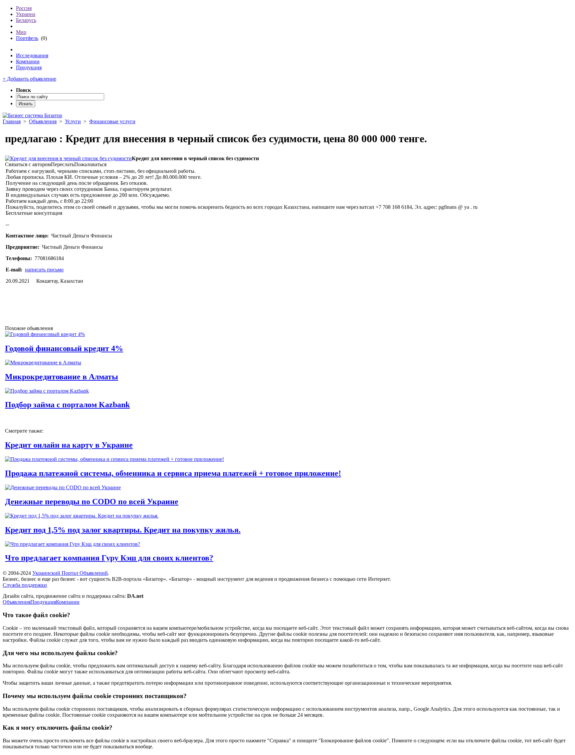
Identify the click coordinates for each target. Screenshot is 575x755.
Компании (28, 61)
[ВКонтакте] (8, 310)
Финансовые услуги (112, 121)
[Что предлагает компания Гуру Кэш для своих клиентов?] (72, 544)
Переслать (62, 164)
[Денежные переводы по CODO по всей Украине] (63, 487)
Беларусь (26, 20)
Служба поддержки (25, 585)
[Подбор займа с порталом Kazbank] (47, 391)
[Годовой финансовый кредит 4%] (45, 334)
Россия (24, 8)
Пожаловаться (90, 164)
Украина (25, 14)
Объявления (43, 121)
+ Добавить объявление (29, 79)
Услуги (73, 121)
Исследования (32, 55)
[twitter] (59, 310)
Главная (12, 121)
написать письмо (44, 269)
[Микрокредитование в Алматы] (43, 362)
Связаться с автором (28, 164)
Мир (21, 32)
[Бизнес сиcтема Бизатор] (32, 115)
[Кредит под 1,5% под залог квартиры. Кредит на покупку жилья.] (81, 516)
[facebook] (16, 310)
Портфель (27, 38)
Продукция (29, 67)
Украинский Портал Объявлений (70, 573)
